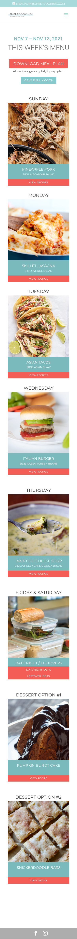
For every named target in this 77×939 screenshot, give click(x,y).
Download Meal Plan (38, 63)
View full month (38, 80)
